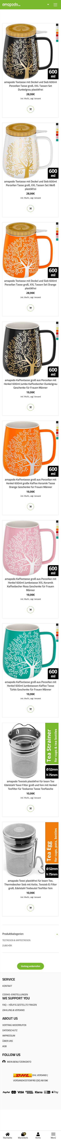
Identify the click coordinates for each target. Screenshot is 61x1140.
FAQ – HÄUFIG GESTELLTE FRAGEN (19, 1004)
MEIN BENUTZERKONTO (19, 1061)
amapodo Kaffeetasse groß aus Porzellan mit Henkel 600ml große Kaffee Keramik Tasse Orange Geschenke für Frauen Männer (30, 483)
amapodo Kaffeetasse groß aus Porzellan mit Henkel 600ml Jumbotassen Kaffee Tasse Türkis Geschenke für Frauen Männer (30, 685)
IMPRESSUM (8, 1035)
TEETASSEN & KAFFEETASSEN (16, 940)
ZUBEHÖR (7, 945)
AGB (4, 1046)
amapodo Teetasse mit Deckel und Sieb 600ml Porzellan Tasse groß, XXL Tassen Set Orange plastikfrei (30, 284)
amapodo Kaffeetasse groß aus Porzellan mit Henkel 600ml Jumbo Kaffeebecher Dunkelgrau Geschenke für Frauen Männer (30, 384)
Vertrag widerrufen (30, 966)
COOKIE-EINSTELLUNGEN (15, 994)
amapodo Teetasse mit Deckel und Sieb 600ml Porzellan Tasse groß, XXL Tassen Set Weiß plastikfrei (30, 185)
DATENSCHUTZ (9, 1030)
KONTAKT (7, 986)
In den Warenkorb (30, 109)
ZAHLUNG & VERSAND (13, 1010)
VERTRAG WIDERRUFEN (14, 1025)
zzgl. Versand (35, 98)
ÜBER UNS (7, 1041)
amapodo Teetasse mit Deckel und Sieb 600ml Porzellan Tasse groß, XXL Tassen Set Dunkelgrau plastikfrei (30, 86)
